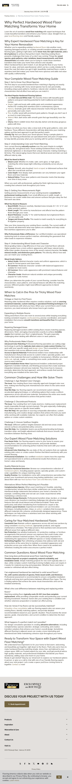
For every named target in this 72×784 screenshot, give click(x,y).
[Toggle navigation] (68, 5)
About (6, 735)
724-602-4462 (61, 5)
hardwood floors (39, 47)
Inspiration (8, 725)
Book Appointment (17, 704)
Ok (59, 777)
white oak (8, 359)
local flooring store (16, 36)
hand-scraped (39, 168)
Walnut (11, 117)
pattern (40, 509)
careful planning (33, 318)
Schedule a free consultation (16, 608)
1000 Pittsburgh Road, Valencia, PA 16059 (17, 750)
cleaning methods (25, 526)
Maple (10, 104)
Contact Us (8, 740)
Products (8, 720)
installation (39, 457)
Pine (9, 113)
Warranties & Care (11, 730)
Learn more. (14, 780)
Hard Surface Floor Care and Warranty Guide (39, 480)
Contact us (16, 664)
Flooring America (9, 16)
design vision (37, 348)
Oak (9, 98)
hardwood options (11, 471)
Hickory (11, 109)
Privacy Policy (36, 769)
